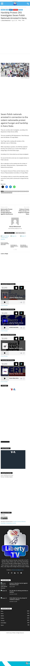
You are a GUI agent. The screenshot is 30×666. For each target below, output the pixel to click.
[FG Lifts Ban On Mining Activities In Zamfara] (15, 239)
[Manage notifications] (27, 663)
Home (2, 7)
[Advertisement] (15, 38)
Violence (20, 9)
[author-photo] (15, 221)
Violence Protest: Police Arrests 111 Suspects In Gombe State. (23, 211)
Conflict (5, 7)
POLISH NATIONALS (5, 192)
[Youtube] (21, 573)
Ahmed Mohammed (6, 20)
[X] (7, 59)
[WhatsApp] (12, 59)
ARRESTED (6, 191)
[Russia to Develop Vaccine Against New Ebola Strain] (5, 238)
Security (15, 9)
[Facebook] (3, 59)
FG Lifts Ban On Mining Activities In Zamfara (14, 246)
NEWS (2, 615)
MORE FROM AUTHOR (20, 232)
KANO (27, 191)
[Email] (21, 59)
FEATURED (3, 622)
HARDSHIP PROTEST (15, 191)
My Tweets (3, 514)
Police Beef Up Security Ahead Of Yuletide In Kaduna (24, 246)
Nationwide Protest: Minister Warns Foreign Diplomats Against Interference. (7, 211)
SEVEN (10, 192)
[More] (26, 59)
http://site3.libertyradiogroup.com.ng (15, 228)
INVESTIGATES (22, 191)
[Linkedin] (17, 59)
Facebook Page (5, 441)
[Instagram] (12, 573)
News (11, 9)
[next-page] (16, 249)
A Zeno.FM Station (4, 305)
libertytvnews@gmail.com (17, 569)
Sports (2, 625)
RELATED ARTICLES (9, 232)
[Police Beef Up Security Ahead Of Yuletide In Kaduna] (24, 239)
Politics (2, 618)
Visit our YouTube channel (6, 476)
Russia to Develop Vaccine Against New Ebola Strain (5, 243)
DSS (10, 191)
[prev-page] (14, 249)
